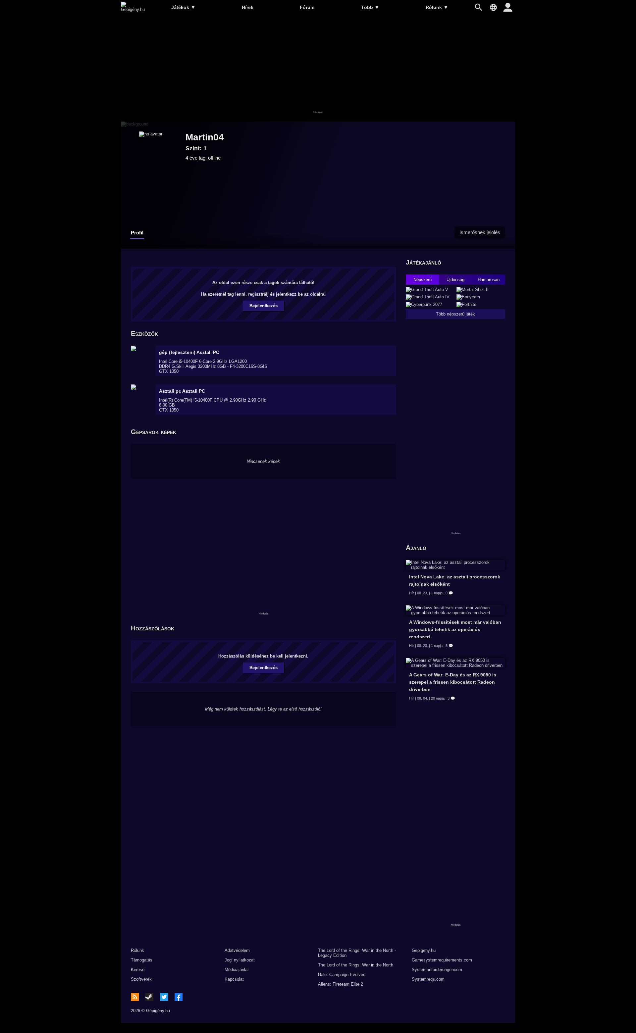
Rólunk (437, 7)
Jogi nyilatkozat (240, 960)
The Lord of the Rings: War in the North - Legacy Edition (357, 953)
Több (370, 7)
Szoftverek (141, 979)
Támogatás (141, 960)
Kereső (137, 969)
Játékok (183, 7)
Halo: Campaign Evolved (341, 974)
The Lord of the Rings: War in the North (355, 964)
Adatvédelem (237, 950)
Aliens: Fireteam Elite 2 (340, 984)
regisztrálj (258, 294)
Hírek (247, 7)
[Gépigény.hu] (133, 9)
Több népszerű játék (455, 314)
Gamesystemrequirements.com (442, 960)
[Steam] (149, 997)
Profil (137, 232)
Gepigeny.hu (424, 950)
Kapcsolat (234, 979)
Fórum (307, 7)
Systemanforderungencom (437, 969)
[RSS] (135, 997)
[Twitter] (164, 997)
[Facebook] (179, 997)
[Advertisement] (318, 68)
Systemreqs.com (428, 979)
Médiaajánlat (237, 969)
